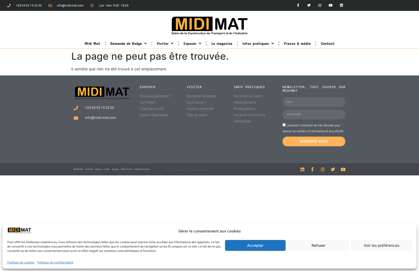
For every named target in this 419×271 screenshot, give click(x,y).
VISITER (194, 87)
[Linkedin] (341, 5)
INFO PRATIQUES (249, 87)
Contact (328, 43)
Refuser (318, 245)
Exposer (190, 43)
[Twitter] (309, 5)
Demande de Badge (126, 43)
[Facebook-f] (298, 5)
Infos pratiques (255, 43)
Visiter (163, 43)
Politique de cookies (21, 262)
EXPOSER (147, 87)
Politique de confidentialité (55, 262)
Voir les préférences (381, 245)
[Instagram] (319, 5)
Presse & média (297, 43)
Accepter (255, 245)
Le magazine (221, 43)
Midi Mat (92, 43)
